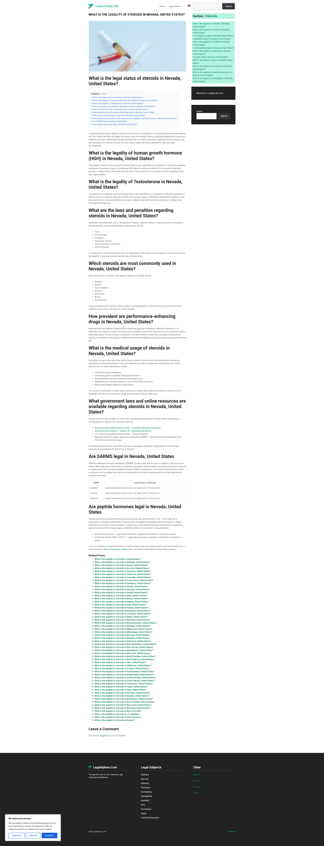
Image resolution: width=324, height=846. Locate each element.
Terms (196, 793)
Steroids (211, 16)
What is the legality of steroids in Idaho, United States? (121, 595)
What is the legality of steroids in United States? (118, 559)
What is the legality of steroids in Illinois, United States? (121, 598)
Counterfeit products (150, 817)
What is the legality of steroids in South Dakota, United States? (125, 680)
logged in (104, 735)
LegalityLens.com (107, 6)
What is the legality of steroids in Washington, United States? (124, 699)
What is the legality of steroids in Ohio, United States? (120, 662)
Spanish (196, 774)
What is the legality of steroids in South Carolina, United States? (125, 677)
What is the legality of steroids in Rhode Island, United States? (124, 674)
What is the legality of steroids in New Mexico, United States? (124, 650)
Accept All (49, 835)
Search (228, 6)
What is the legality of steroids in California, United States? (123, 574)
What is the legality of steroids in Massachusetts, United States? (126, 623)
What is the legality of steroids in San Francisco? (118, 717)
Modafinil (145, 800)
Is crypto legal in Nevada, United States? (210, 57)
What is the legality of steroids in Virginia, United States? (122, 696)
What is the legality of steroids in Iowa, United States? (120, 604)
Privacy (196, 787)
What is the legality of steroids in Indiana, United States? (122, 601)
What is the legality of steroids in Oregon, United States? (122, 668)
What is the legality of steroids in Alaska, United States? (121, 565)
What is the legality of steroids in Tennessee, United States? (124, 683)
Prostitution (146, 809)
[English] (188, 6)
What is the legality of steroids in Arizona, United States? (122, 568)
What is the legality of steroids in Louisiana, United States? (123, 614)
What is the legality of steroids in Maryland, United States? (123, 620)
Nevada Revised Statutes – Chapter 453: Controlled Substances (123, 431)
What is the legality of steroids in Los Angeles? (117, 714)
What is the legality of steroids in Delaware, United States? (123, 583)
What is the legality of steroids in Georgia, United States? (122, 589)
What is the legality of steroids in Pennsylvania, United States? (125, 671)
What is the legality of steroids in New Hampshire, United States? (126, 644)
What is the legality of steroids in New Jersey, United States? (124, 647)
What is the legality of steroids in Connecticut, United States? (124, 580)
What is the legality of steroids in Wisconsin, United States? (123, 705)
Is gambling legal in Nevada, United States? (212, 39)
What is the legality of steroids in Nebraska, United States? (123, 641)
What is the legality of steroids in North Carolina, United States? (125, 656)
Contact (196, 781)
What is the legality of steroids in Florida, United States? (121, 586)
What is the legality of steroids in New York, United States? (123, 653)
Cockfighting (146, 792)
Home (162, 6)
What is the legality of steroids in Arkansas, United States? (123, 571)
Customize (16, 835)
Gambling (145, 783)
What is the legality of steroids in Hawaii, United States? (121, 592)
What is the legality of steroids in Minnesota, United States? (123, 629)
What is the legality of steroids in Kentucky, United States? (123, 611)
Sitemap (232, 831)
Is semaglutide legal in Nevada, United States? (213, 48)
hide (103, 94)
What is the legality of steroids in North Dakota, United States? (125, 659)
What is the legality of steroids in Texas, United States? (121, 687)
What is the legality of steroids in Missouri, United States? (122, 635)
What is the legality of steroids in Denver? (115, 720)
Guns (143, 805)
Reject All (33, 835)
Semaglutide (146, 796)
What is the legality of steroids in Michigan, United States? (122, 626)
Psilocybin (145, 787)
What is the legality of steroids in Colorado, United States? (123, 577)
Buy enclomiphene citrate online (118, 549)
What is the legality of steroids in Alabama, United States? (122, 562)
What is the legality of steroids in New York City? (118, 711)
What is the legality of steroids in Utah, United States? (120, 690)
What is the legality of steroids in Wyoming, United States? (123, 708)
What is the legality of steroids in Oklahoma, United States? (123, 665)
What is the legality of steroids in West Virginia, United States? (125, 702)
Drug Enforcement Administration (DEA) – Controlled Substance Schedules (128, 428)
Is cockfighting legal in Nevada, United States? (213, 36)
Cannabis (145, 774)
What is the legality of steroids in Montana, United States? (122, 638)
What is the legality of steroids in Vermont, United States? (122, 693)
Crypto (144, 813)
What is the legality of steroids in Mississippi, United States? (124, 632)
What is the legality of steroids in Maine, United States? (121, 617)
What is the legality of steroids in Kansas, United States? (122, 608)
